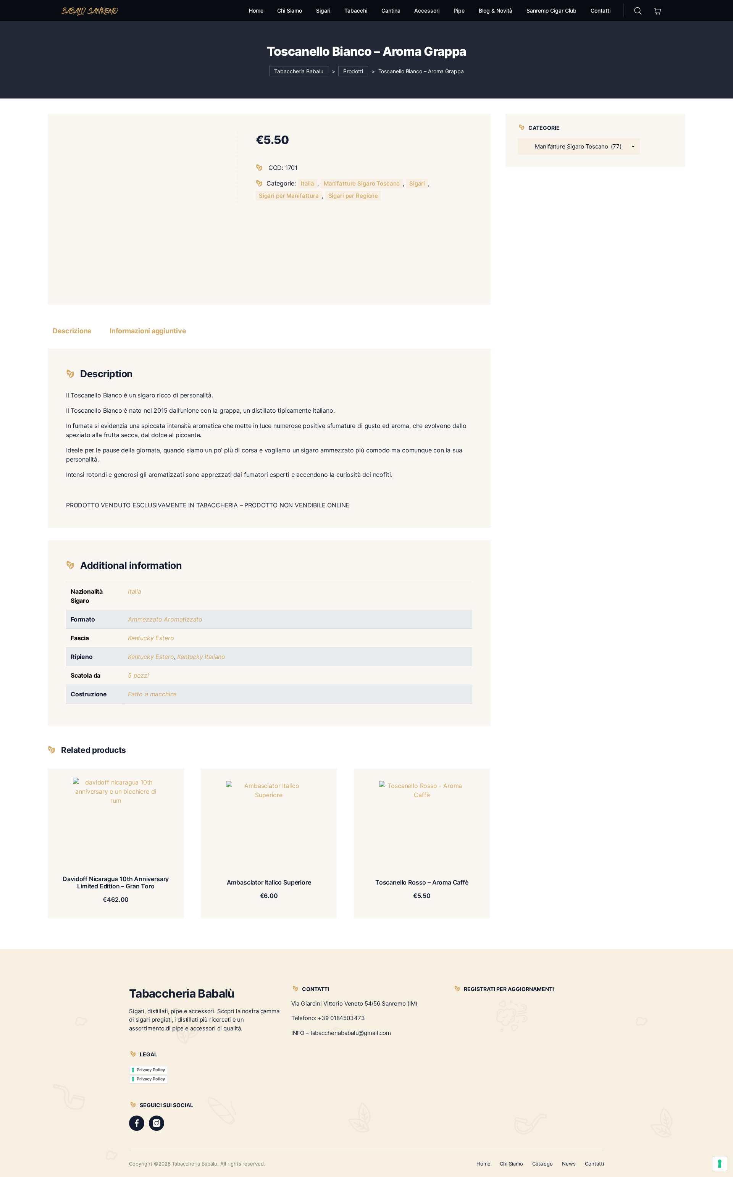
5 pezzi (138, 675)
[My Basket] (657, 10)
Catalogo (542, 1164)
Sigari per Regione (353, 195)
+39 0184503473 (341, 1018)
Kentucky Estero (151, 638)
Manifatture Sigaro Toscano (362, 183)
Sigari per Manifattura (289, 195)
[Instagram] (156, 1123)
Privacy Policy (151, 1069)
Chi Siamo (511, 1164)
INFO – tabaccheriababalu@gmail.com (341, 1033)
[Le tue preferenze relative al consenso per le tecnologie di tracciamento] (719, 1163)
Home (483, 1164)
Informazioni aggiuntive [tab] (148, 331)
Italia (307, 183)
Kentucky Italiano (201, 656)
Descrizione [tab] (72, 331)
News (569, 1164)
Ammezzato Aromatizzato (165, 619)
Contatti (594, 1164)
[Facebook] (136, 1123)
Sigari (417, 183)
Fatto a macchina (152, 694)
